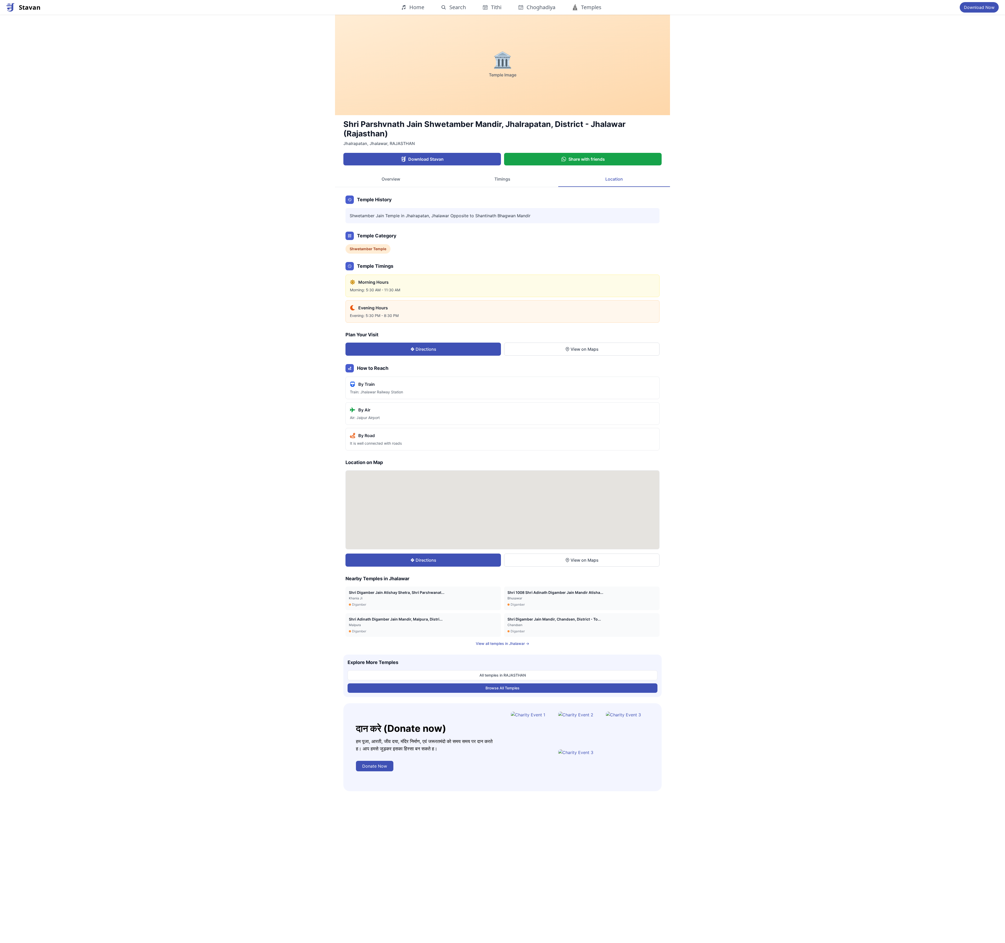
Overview (391, 179)
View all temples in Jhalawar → (502, 643)
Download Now (979, 7)
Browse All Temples (502, 688)
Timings (502, 179)
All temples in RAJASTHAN (502, 675)
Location (614, 179)
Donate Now (374, 766)
